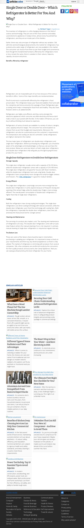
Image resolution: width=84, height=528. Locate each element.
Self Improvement (47, 509)
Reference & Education (32, 509)
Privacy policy (66, 507)
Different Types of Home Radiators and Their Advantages (18, 344)
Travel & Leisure (47, 512)
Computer (9, 500)
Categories (65, 501)
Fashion (44, 500)
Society (8, 512)
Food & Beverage (30, 503)
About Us (64, 498)
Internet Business (30, 506)
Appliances (55, 29)
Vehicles (9, 515)
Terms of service (67, 517)
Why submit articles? (68, 520)
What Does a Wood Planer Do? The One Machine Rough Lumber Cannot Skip (18, 308)
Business (27, 498)
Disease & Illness (30, 500)
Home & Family (11, 506)
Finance (9, 503)
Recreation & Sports (13, 509)
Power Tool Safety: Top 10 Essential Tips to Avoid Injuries (19, 465)
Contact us (65, 504)
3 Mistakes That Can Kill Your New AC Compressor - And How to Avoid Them (45, 425)
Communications (47, 498)
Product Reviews (47, 506)
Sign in (73, 1)
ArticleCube (26, 519)
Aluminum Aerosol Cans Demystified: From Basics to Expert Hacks (18, 388)
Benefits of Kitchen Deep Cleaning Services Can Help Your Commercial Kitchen (18, 425)
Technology (28, 512)
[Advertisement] (32, 76)
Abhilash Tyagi (45, 29)
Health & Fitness (47, 503)
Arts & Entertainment (13, 498)
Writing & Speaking (30, 515)
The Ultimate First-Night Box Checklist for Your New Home (45, 380)
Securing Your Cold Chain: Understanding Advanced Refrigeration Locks (45, 302)
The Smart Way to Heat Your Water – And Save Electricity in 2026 (44, 341)
